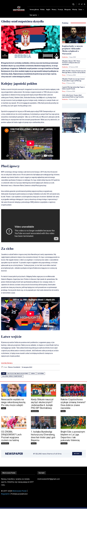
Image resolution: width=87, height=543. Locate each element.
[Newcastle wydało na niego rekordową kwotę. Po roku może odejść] (13, 390)
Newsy (64, 75)
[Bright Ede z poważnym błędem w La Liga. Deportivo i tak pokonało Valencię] (73, 422)
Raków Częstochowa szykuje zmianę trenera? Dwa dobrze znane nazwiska (73, 403)
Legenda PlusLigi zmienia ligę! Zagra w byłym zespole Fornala (73, 88)
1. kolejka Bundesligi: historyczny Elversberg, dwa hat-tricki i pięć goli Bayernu (43, 436)
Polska (63, 411)
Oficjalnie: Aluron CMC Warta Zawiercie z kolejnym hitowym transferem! (71, 62)
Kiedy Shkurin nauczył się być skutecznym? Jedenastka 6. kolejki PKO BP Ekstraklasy (42, 403)
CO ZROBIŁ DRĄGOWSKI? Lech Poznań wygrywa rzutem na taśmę (11, 436)
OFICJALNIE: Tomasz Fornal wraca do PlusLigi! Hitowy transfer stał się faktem (74, 71)
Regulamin (5, 494)
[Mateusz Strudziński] (2, 367)
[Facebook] (79, 4)
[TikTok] (81, 4)
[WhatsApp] (57, 367)
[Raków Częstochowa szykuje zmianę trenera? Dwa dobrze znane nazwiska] (73, 390)
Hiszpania (64, 443)
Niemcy (34, 443)
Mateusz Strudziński (14, 367)
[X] (84, 4)
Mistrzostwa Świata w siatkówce (18, 373)
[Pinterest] (52, 367)
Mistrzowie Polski (19, 491)
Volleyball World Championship (12, 376)
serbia (33, 373)
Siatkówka (7, 363)
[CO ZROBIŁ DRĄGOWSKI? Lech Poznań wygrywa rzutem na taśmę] (13, 422)
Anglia (3, 408)
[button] (73, 4)
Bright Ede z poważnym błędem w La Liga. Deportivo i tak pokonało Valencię (73, 436)
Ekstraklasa (35, 411)
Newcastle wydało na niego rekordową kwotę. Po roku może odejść (13, 402)
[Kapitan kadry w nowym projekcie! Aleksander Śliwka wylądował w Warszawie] (74, 34)
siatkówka (40, 373)
